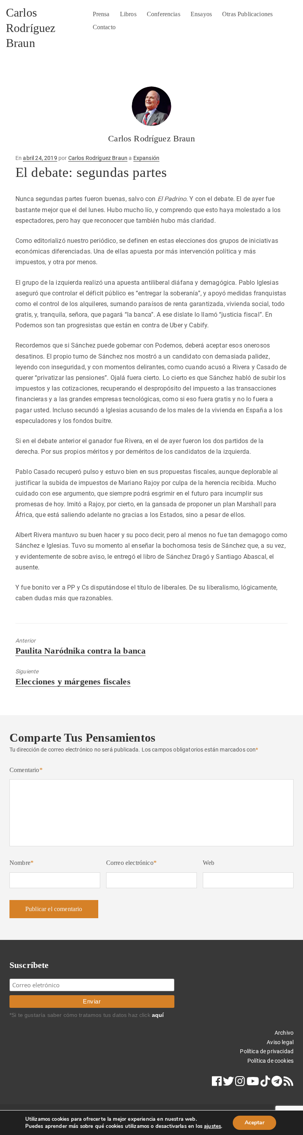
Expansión (146, 158)
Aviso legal (280, 1042)
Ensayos (201, 14)
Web (208, 862)
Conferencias (163, 14)
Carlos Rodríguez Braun (30, 27)
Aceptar (254, 1122)
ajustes (212, 1126)
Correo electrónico (131, 862)
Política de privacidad (267, 1051)
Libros (128, 14)
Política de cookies (270, 1061)
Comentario (26, 770)
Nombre (21, 862)
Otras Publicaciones (247, 14)
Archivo (284, 1033)
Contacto (104, 27)
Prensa (101, 14)
